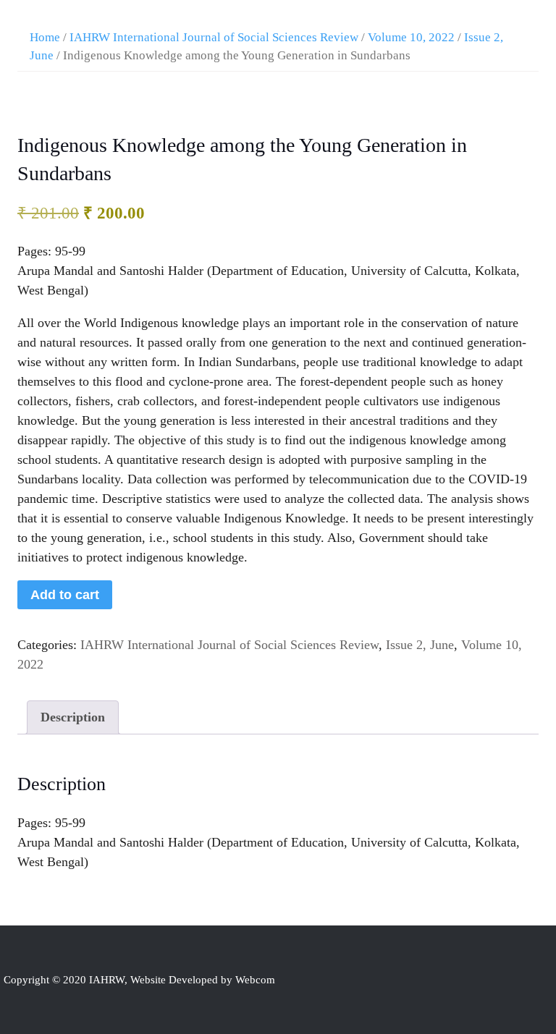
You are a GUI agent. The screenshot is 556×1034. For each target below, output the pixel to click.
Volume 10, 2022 (411, 37)
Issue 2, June (420, 644)
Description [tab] (73, 717)
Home (45, 37)
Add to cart (64, 595)
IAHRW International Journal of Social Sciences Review (214, 37)
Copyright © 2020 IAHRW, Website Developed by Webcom (139, 980)
